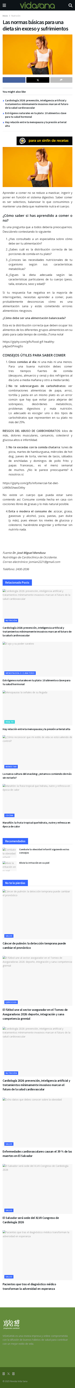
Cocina (9, 815)
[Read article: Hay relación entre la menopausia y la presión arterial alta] (37, 708)
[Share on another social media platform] (61, 80)
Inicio (5, 15)
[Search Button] (70, 5)
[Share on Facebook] (14, 80)
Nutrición (15, 15)
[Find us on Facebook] (4, 1374)
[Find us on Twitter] (8, 1374)
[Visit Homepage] (37, 5)
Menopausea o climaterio (20, 673)
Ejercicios (11, 1002)
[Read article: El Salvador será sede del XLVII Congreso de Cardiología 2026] (37, 1189)
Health (10, 721)
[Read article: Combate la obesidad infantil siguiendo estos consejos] (10, 853)
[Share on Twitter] (37, 80)
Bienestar (11, 766)
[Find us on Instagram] (13, 1374)
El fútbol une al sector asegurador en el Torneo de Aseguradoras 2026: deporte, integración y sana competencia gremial (35, 1014)
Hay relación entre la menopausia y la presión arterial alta (36, 729)
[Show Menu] (4, 5)
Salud (9, 936)
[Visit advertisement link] (44, 141)
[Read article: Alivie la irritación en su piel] (10, 866)
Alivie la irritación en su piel (34, 862)
